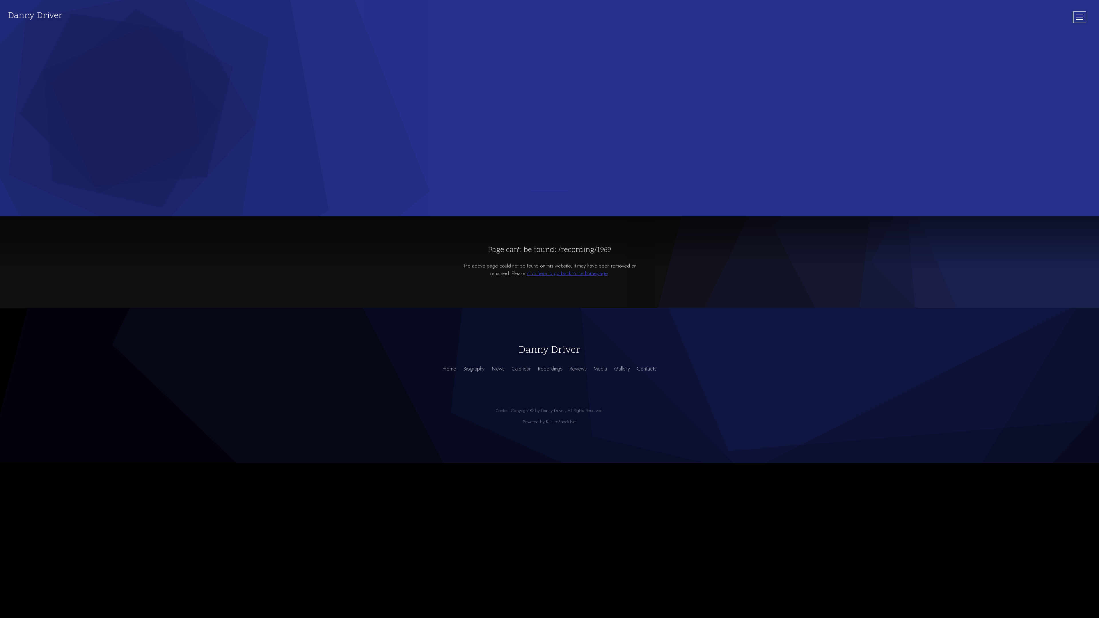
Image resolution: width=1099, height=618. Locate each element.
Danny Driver (35, 16)
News (498, 369)
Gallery (622, 369)
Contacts (647, 369)
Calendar (521, 369)
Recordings (550, 369)
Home (449, 369)
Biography (474, 369)
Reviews (578, 369)
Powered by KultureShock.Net (549, 422)
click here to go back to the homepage (567, 273)
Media (600, 369)
